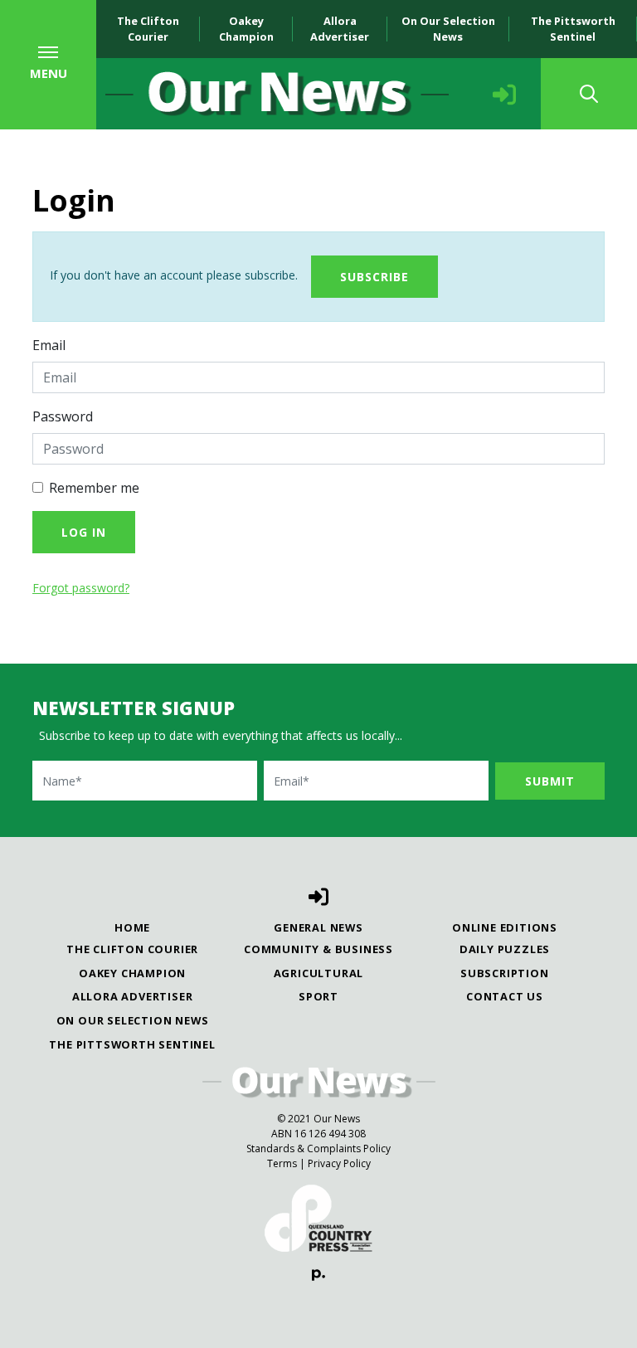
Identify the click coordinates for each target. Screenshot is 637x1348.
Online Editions (504, 927)
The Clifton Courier (148, 28)
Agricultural (319, 973)
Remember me (94, 488)
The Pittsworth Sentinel (573, 28)
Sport (318, 996)
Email (49, 345)
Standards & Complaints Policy (318, 1148)
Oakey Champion (246, 28)
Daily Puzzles (505, 949)
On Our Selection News (448, 28)
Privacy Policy (339, 1163)
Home (132, 927)
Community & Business (318, 949)
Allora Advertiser (339, 28)
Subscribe (374, 277)
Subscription (504, 973)
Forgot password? (80, 588)
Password (62, 416)
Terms (282, 1163)
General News (318, 927)
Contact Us (504, 996)
